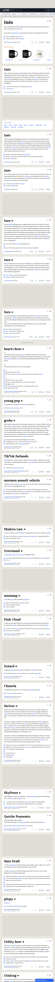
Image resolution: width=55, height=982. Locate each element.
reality (46, 625)
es (8, 36)
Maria (7, 275)
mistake (48, 533)
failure (13, 728)
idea (42, 558)
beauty (36, 79)
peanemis (18, 826)
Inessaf (31, 125)
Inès (5, 42)
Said (33, 462)
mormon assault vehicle (9, 496)
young (15, 408)
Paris (26, 802)
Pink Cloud (6, 634)
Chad (17, 876)
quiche (13, 826)
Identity (24, 14)
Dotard (5, 676)
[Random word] (45, 10)
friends (8, 180)
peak (43, 822)
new (30, 623)
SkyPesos (6, 807)
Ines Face (13, 127)
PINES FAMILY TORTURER (17, 471)
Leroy (6, 558)
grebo (5, 447)
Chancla (5, 696)
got (19, 244)
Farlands (19, 468)
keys (23, 355)
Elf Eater (12, 563)
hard (20, 798)
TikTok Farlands (7, 471)
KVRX (17, 496)
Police (5, 979)
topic (14, 555)
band (28, 442)
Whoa (12, 158)
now (20, 444)
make (32, 670)
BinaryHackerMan (14, 391)
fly (36, 804)
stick (41, 374)
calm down (38, 673)
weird (30, 462)
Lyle (11, 959)
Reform (22, 533)
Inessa (25, 125)
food (11, 386)
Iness (20, 125)
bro (23, 468)
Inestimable (39, 125)
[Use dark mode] (51, 10)
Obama (12, 755)
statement (20, 555)
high (43, 951)
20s (34, 404)
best (7, 264)
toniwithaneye (13, 634)
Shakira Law (6, 541)
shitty (6, 903)
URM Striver (11, 760)
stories (30, 87)
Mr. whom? (9, 337)
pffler (11, 889)
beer (9, 945)
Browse (14, 14)
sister (29, 558)
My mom (7, 693)
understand (9, 555)
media (21, 822)
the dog (11, 411)
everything (25, 599)
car (9, 903)
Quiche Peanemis (7, 829)
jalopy (5, 909)
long (20, 670)
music (13, 147)
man (21, 29)
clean (17, 374)
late (25, 404)
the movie (25, 826)
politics (43, 740)
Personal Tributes (33, 14)
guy (11, 629)
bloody (23, 444)
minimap (6, 610)
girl (18, 73)
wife (23, 39)
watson (9, 909)
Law (16, 533)
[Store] (48, 10)
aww (10, 333)
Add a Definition (43, 14)
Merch (48, 42)
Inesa (10, 125)
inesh (5, 125)
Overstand (6, 563)
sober (14, 625)
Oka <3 (8, 189)
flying (30, 690)
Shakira (33, 536)
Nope (12, 961)
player (22, 603)
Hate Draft (6, 889)
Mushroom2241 (16, 829)
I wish (8, 87)
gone (5, 726)
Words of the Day (6, 14)
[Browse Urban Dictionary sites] (7, 10)
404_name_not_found (14, 807)
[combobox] (29, 10)
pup (18, 408)
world (8, 79)
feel (13, 329)
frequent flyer (32, 796)
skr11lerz (9, 92)
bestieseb (9, 280)
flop (39, 690)
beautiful (15, 33)
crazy (47, 234)
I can (7, 906)
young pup (6, 411)
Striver (5, 760)
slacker (34, 714)
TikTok (6, 460)
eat (17, 359)
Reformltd (13, 541)
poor (12, 798)
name (22, 184)
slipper (33, 690)
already (19, 878)
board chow (6, 391)
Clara (6, 331)
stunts (19, 906)
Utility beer (6, 966)
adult (18, 404)
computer (8, 359)
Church (24, 491)
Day (32, 491)
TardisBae (11, 696)
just (12, 408)
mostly (12, 599)
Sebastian (8, 277)
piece (24, 822)
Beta (41, 722)
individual (11, 670)
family (9, 486)
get (19, 673)
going (14, 673)
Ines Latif (20, 127)
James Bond (14, 906)
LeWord (10, 610)
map (6, 599)
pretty (47, 176)
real (15, 865)
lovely (29, 176)
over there (26, 154)
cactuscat (10, 447)
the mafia (19, 36)
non (22, 979)
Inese (15, 125)
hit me (11, 693)
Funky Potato (10, 42)
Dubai (25, 536)
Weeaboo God (10, 251)
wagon (20, 484)
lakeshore (12, 966)
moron (19, 33)
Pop (46, 426)
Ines (5, 251)
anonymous (11, 676)
